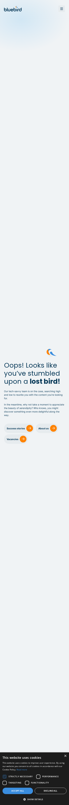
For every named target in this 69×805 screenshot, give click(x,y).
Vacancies (12, 439)
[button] (34, 799)
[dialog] (34, 778)
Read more (22, 769)
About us (43, 428)
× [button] (65, 756)
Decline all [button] (50, 790)
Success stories (16, 428)
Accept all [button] (17, 790)
